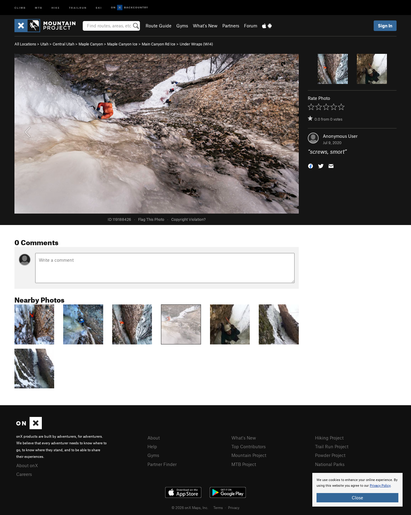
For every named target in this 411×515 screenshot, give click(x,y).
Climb (20, 7)
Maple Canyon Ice (122, 44)
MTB (38, 7)
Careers (24, 474)
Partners (230, 25)
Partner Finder (162, 464)
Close (357, 497)
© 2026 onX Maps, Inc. (190, 507)
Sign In (385, 25)
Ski (99, 7)
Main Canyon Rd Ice (158, 44)
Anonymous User (340, 136)
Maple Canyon (91, 44)
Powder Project (330, 455)
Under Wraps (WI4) (196, 44)
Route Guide (159, 25)
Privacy (233, 507)
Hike (55, 7)
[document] (357, 489)
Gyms (182, 25)
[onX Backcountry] (130, 7)
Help (152, 446)
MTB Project (243, 464)
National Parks (330, 464)
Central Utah (63, 44)
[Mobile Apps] (267, 25)
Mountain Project (248, 455)
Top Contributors (248, 446)
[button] (310, 165)
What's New (205, 25)
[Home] (48, 25)
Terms (218, 507)
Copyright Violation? (188, 219)
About (153, 437)
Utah (44, 44)
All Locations (25, 44)
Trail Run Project (331, 446)
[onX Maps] (29, 427)
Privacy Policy (380, 486)
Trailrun (78, 7)
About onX (27, 465)
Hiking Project (329, 437)
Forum (250, 25)
